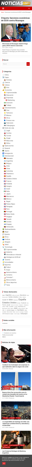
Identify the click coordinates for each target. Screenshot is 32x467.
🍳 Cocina (7, 136)
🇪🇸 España (7, 176)
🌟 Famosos (8, 113)
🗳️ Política (16, 40)
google (8, 305)
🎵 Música (7, 115)
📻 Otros (5, 237)
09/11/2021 (5, 47)
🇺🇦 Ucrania (7, 222)
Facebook (23, 303)
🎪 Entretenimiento (9, 108)
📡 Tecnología (7, 247)
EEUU (11, 300)
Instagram (21, 305)
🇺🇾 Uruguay (8, 224)
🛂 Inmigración (7, 153)
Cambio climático (13, 297)
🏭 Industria (8, 252)
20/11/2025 (5, 427)
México (12, 308)
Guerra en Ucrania (14, 305)
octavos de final (21, 308)
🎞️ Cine (6, 110)
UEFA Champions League (7, 313)
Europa (18, 303)
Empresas (15, 300)
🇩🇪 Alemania (8, 158)
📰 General (6, 148)
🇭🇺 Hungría (7, 186)
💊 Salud (5, 244)
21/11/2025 (5, 398)
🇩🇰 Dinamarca (8, 174)
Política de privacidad (7, 335)
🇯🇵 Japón (7, 194)
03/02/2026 (5, 368)
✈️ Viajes (5, 77)
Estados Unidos (9, 302)
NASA (15, 308)
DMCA (4, 337)
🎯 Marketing (10, 100)
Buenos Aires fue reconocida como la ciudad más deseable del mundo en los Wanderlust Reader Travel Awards (14, 394)
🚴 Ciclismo (8, 275)
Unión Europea (17, 313)
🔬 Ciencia (6, 82)
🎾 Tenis (7, 285)
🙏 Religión (6, 242)
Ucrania (26, 311)
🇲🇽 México (7, 199)
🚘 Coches (7, 133)
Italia (7, 306)
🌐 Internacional (7, 40)
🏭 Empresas (8, 98)
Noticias (11, 368)
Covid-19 (5, 300)
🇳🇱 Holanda (8, 184)
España (22, 299)
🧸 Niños (7, 143)
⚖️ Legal (7, 130)
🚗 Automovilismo (10, 272)
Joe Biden (11, 306)
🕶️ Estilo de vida (8, 128)
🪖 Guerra (5, 151)
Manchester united (6, 308)
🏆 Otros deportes (10, 282)
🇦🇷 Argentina (8, 161)
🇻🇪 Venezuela (8, 227)
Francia (4, 305)
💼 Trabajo (7, 105)
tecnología (21, 311)
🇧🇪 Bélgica (7, 163)
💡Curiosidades (7, 262)
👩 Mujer (5, 232)
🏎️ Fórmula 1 (8, 277)
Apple (3, 295)
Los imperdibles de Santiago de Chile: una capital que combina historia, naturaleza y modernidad (15, 423)
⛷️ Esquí (7, 270)
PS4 (16, 310)
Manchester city (21, 306)
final (28, 303)
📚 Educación (8, 95)
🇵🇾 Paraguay (8, 206)
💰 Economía (7, 90)
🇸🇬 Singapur (8, 217)
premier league (10, 310)
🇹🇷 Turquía (7, 219)
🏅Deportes (6, 265)
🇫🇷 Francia (7, 181)
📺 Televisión (8, 123)
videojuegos (23, 313)
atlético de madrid (15, 295)
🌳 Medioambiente (8, 229)
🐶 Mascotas (8, 141)
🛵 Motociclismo (10, 280)
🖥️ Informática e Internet (12, 255)
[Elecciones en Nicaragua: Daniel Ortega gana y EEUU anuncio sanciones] (16, 32)
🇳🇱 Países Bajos (9, 204)
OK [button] (4, 463)
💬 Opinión (6, 234)
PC (5, 310)
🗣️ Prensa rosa (9, 120)
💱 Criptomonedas (10, 249)
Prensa (11, 47)
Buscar (28, 64)
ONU (3, 310)
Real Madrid (20, 310)
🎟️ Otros (7, 118)
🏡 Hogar (7, 138)
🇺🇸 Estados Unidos (10, 179)
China (20, 297)
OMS (26, 308)
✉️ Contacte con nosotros (9, 333)
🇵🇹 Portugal (8, 211)
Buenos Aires (5, 297)
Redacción (11, 398)
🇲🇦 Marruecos (9, 196)
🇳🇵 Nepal (7, 201)
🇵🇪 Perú (6, 209)
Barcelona (23, 295)
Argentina (8, 295)
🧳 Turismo (6, 260)
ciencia (24, 297)
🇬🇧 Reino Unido (9, 214)
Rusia (14, 311)
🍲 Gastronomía (7, 146)
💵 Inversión (8, 103)
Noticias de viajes (8, 342)
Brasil (28, 295)
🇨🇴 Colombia (8, 171)
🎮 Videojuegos (9, 125)
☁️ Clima (5, 75)
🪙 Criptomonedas (10, 93)
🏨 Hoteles (8, 80)
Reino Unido (9, 311)
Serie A (17, 311)
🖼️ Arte (6, 87)
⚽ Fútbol (7, 267)
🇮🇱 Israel (7, 189)
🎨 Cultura (5, 85)
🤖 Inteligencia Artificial (12, 257)
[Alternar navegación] (3, 8)
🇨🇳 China (7, 168)
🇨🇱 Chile (7, 166)
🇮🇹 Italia (7, 191)
